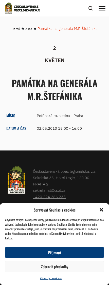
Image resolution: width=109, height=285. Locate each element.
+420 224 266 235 (49, 196)
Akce (28, 29)
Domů (16, 29)
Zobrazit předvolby (54, 266)
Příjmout (54, 252)
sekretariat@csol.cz (49, 190)
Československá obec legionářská (27, 9)
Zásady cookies (51, 278)
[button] (101, 209)
